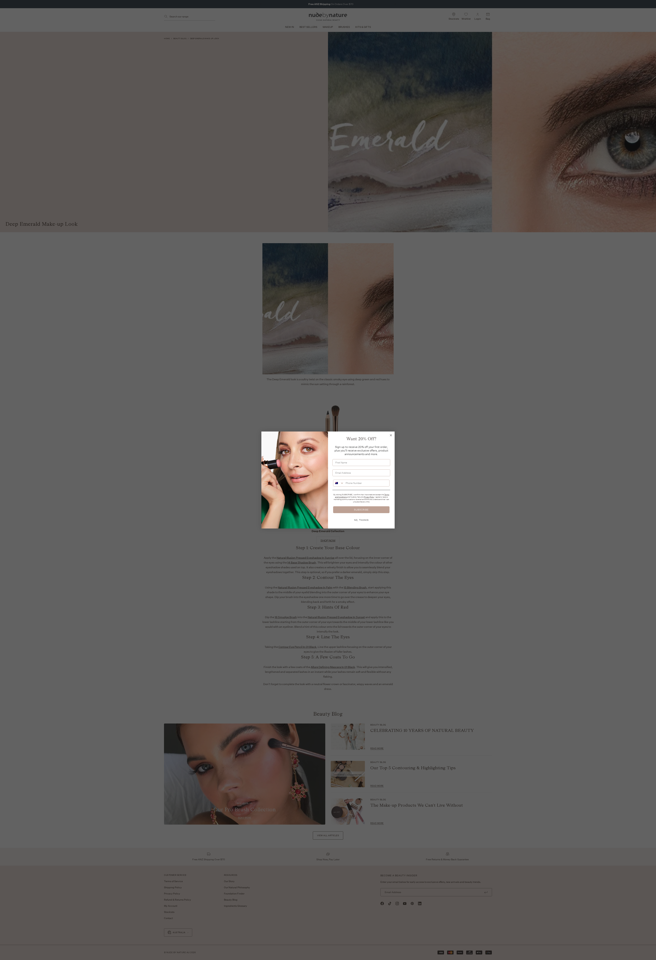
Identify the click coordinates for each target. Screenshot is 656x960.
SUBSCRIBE (361, 509)
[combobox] (338, 483)
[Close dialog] (391, 435)
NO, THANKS (361, 520)
